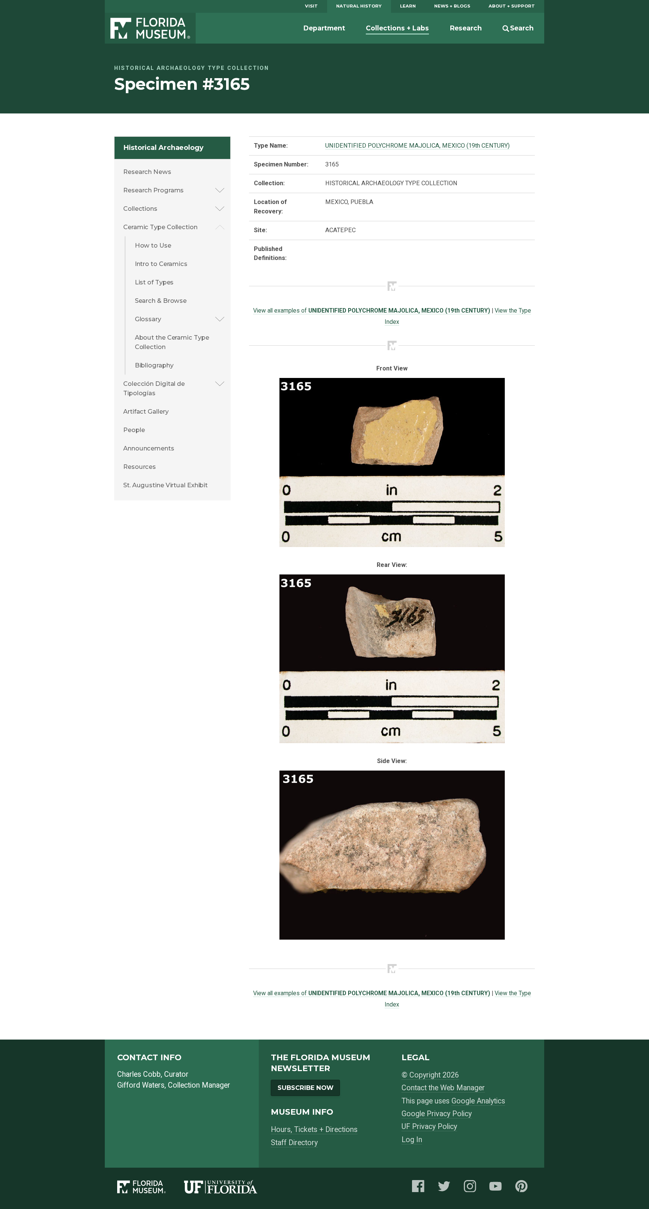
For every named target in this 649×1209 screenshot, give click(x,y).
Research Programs (153, 190)
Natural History (359, 6)
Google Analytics (478, 1101)
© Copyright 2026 (430, 1075)
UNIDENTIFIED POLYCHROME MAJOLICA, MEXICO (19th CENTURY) (417, 145)
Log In (411, 1139)
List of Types (154, 282)
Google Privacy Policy (436, 1113)
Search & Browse (161, 300)
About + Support (512, 6)
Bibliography (154, 365)
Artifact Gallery (145, 411)
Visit (311, 6)
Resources (139, 466)
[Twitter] (446, 1188)
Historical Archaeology (164, 148)
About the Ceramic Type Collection (172, 342)
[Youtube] (497, 1188)
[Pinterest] (523, 1188)
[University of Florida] (230, 1188)
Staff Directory (294, 1142)
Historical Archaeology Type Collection (191, 68)
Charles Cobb (139, 1074)
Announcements (148, 448)
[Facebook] (420, 1188)
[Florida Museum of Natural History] (150, 1188)
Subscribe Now (306, 1087)
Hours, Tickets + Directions (314, 1129)
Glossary (148, 319)
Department (324, 28)
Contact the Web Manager (443, 1088)
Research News (147, 171)
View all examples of (371, 310)
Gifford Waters (141, 1085)
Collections (140, 208)
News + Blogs (452, 6)
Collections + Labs (397, 28)
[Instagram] (472, 1188)
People (134, 430)
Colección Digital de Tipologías (154, 388)
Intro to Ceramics (161, 263)
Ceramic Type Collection (160, 227)
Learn (408, 6)
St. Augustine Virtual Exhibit (165, 485)
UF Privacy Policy (429, 1126)
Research (466, 28)
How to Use (153, 245)
